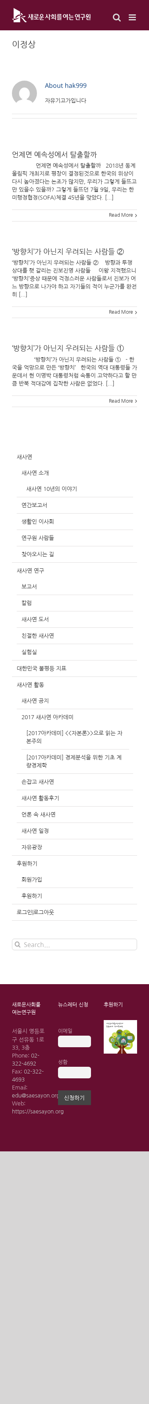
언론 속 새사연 (38, 814)
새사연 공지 (35, 701)
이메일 (65, 1031)
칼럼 (26, 603)
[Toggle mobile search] (117, 17)
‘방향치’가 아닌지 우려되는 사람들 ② (68, 251)
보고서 (29, 586)
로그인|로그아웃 (35, 912)
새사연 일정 (35, 831)
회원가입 (31, 879)
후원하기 (27, 863)
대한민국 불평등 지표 (41, 668)
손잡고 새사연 (37, 782)
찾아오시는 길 (37, 554)
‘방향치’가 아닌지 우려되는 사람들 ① (68, 348)
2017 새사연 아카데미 (47, 717)
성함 (63, 1062)
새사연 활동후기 (40, 798)
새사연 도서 (35, 619)
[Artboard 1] (120, 1023)
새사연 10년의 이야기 (51, 489)
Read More (121, 215)
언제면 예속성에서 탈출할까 (54, 154)
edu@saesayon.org (36, 1095)
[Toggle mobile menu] (133, 17)
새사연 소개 (35, 473)
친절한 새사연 (37, 636)
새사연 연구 (30, 570)
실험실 (29, 652)
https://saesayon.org (38, 1111)
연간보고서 (34, 505)
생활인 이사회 (37, 521)
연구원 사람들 (37, 538)
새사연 (24, 457)
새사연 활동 (30, 685)
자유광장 (31, 847)
